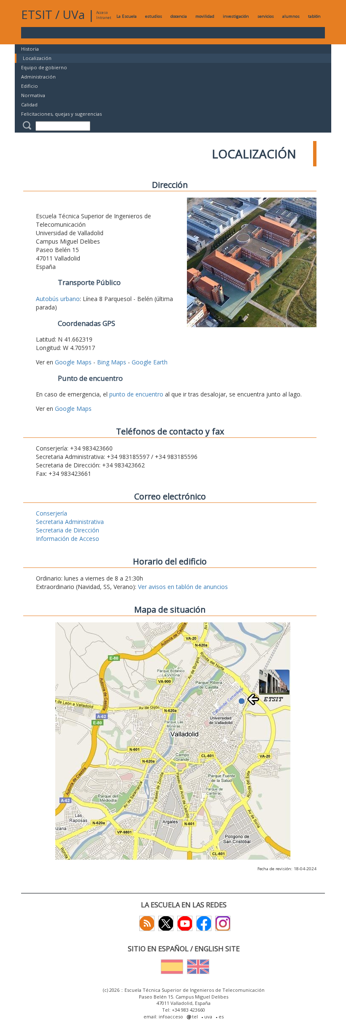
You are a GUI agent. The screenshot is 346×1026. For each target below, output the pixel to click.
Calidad (29, 104)
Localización (37, 58)
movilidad (204, 16)
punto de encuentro (136, 394)
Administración (38, 76)
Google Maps (73, 362)
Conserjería (51, 513)
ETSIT (36, 14)
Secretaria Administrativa (70, 522)
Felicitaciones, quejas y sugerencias (61, 114)
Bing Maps (111, 362)
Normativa (33, 95)
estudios (153, 16)
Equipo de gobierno (44, 67)
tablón (314, 16)
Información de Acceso (67, 539)
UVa (73, 14)
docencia (178, 16)
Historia (30, 49)
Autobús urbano (58, 299)
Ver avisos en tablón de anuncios (183, 587)
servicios (265, 16)
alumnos (291, 16)
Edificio (29, 86)
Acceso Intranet (103, 15)
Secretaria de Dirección (67, 530)
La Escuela (126, 16)
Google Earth (150, 362)
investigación (236, 16)
